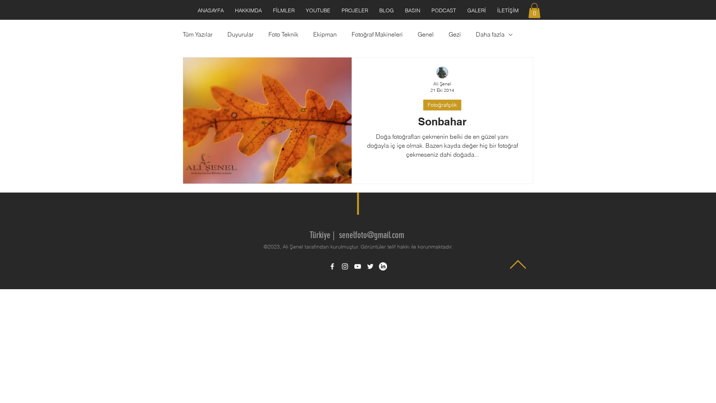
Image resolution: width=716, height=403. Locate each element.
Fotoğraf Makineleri (377, 34)
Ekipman (325, 34)
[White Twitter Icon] (370, 266)
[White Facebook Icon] (332, 266)
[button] (534, 10)
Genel (426, 34)
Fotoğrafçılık (442, 104)
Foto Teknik (283, 34)
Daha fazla (490, 34)
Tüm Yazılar (198, 34)
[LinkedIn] (383, 266)
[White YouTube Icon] (358, 266)
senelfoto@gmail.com (371, 235)
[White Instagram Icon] (345, 266)
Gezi (455, 34)
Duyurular (240, 34)
